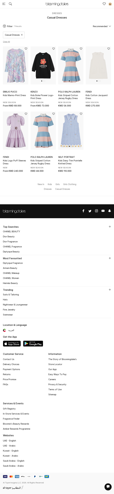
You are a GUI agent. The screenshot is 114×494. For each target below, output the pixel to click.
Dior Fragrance (10, 241)
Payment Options (11, 369)
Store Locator (55, 364)
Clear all (6, 42)
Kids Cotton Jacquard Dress (96, 96)
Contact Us (8, 359)
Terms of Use (55, 389)
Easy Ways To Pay (57, 374)
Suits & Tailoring (11, 294)
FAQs (5, 384)
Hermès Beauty (10, 283)
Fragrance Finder (11, 418)
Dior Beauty (9, 236)
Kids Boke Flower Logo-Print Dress (42, 96)
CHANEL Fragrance (12, 246)
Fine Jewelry (9, 309)
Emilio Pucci (10, 91)
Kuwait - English (11, 450)
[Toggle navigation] (3, 4)
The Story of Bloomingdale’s (62, 359)
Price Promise (9, 379)
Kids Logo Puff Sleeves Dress (14, 162)
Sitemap (52, 394)
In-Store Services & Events (16, 413)
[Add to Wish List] (26, 49)
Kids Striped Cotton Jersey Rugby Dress (68, 96)
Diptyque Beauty (11, 251)
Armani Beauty (10, 268)
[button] (14, 146)
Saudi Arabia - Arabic (13, 466)
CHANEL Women (11, 278)
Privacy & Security (57, 384)
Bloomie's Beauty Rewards (16, 423)
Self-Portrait (66, 157)
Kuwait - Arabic (10, 455)
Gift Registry (9, 408)
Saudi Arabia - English (13, 461)
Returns (7, 374)
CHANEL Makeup (11, 273)
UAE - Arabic (9, 445)
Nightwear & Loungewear (15, 304)
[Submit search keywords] (10, 4)
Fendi (89, 91)
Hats (5, 299)
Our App (52, 369)
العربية (11, 330)
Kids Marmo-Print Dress (14, 95)
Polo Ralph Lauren (69, 91)
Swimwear (8, 314)
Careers (52, 379)
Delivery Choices (11, 364)
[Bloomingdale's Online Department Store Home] (57, 3)
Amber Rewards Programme (16, 429)
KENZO (34, 91)
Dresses (57, 13)
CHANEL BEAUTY (11, 231)
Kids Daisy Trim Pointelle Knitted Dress (70, 162)
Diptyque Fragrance (13, 263)
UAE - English (9, 440)
